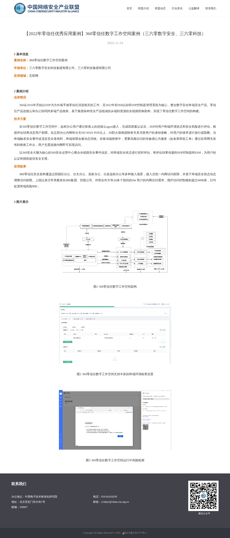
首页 (129, 8)
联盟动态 (160, 8)
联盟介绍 (143, 8)
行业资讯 (177, 8)
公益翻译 (194, 8)
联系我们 (210, 8)
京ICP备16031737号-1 (135, 533)
